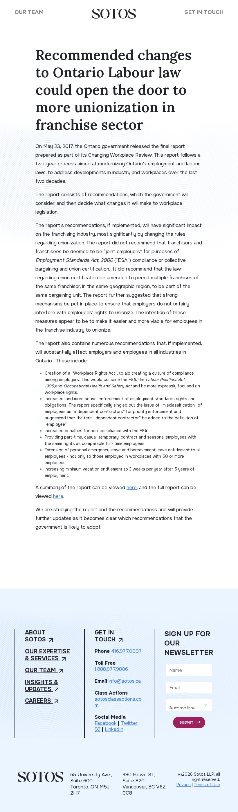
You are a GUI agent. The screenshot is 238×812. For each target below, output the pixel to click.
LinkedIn (114, 729)
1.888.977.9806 (111, 669)
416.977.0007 (126, 651)
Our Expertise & (47, 655)
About (40, 636)
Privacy (183, 784)
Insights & (42, 686)
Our (45, 670)
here (132, 487)
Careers (42, 701)
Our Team (29, 12)
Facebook (105, 723)
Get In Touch (203, 12)
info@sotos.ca (125, 681)
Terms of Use (207, 784)
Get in (109, 636)
